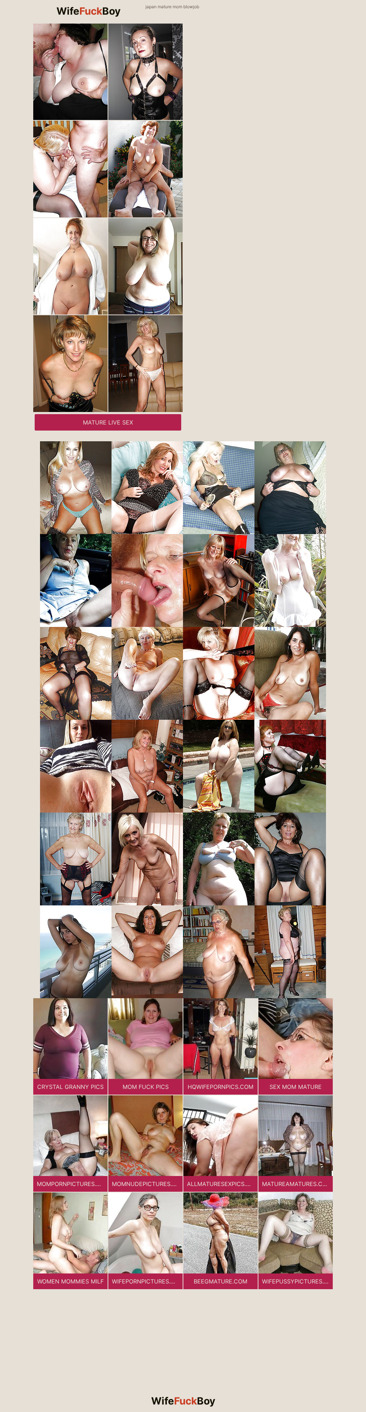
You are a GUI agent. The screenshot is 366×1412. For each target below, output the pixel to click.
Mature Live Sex (108, 422)
